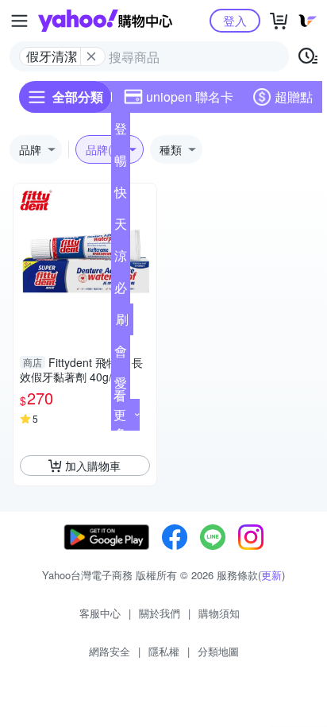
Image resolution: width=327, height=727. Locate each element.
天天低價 (120, 227)
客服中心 (100, 613)
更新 (271, 574)
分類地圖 (218, 651)
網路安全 (109, 651)
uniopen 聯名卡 (189, 96)
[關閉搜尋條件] (91, 56)
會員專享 (120, 354)
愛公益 (120, 386)
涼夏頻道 (120, 259)
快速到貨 (120, 195)
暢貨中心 (120, 163)
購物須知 (219, 613)
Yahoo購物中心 (105, 21)
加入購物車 (93, 466)
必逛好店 (120, 291)
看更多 (119, 414)
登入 (235, 20)
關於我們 (159, 613)
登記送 (120, 132)
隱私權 (163, 651)
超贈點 (294, 96)
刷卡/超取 (122, 322)
